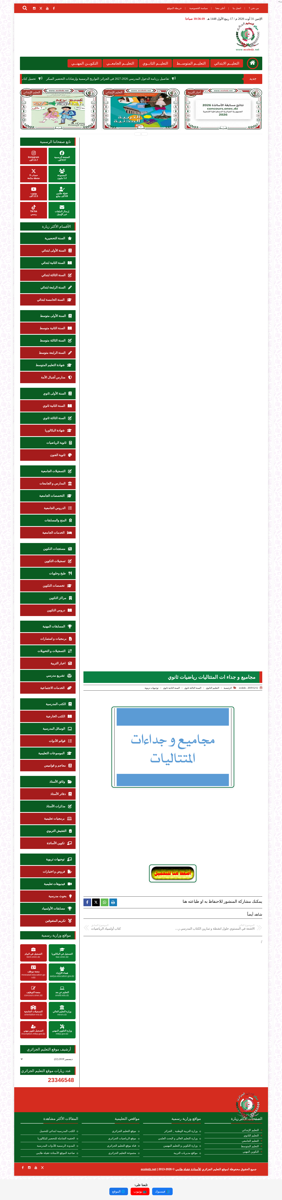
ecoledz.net (148, 1169)
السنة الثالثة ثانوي (192, 688)
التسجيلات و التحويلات (52, 651)
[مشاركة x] (96, 902)
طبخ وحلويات (58, 573)
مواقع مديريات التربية (186, 1153)
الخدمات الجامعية (53, 532)
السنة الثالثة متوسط (53, 340)
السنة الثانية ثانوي (171, 688)
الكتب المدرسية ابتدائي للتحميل (57, 1131)
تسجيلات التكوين (55, 561)
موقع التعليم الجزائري (124, 1131)
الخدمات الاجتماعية (52, 687)
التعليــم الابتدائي (226, 63)
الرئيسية (228, 688)
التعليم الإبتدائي (250, 1130)
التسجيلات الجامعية (53, 471)
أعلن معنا (220, 8)
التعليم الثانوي (212, 688)
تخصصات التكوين (54, 585)
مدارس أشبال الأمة (53, 377)
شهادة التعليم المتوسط (50, 365)
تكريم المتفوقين (55, 920)
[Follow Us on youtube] (36, 1167)
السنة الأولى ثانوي (55, 393)
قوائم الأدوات (57, 740)
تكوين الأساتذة (56, 843)
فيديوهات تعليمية (55, 883)
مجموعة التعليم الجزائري (122, 1153)
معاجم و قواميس (55, 765)
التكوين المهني (251, 1151)
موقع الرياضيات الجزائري (122, 1138)
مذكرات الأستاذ (56, 806)
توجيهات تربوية (151, 688)
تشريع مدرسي (55, 675)
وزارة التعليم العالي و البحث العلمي (178, 1138)
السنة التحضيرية (55, 238)
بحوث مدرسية (58, 896)
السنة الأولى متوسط (53, 315)
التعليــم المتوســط (191, 63)
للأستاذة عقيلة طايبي (188, 1169)
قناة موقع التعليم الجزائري (121, 1145)
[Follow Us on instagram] (29, 1167)
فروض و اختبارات (54, 871)
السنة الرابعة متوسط (52, 352)
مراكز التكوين (58, 598)
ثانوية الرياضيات (56, 442)
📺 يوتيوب (140, 1191)
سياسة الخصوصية (198, 8)
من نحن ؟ (254, 8)
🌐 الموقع (118, 1191)
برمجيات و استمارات (53, 638)
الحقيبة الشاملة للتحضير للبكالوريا (56, 1138)
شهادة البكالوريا (55, 430)
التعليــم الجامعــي (120, 63)
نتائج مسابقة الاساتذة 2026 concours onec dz (182, 117)
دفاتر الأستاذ (58, 794)
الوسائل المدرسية (54, 728)
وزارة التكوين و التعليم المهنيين (180, 1145)
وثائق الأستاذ (57, 781)
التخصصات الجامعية (52, 495)
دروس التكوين (56, 610)
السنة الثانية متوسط (53, 328)
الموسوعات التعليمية (51, 753)
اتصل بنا (237, 8)
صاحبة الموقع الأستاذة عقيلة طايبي (55, 1153)
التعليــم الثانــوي (155, 63)
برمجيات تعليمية (54, 818)
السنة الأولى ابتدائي (54, 250)
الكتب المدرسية (56, 704)
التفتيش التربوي (56, 830)
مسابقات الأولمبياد (54, 908)
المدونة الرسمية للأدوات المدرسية (56, 1145)
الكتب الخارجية (56, 716)
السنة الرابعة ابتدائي (53, 287)
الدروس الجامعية (55, 508)
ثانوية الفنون (58, 455)
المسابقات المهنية (54, 626)
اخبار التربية (58, 663)
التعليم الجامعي (250, 1140)
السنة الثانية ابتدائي (53, 262)
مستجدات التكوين (54, 548)
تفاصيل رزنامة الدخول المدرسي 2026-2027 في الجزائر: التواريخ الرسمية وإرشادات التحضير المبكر (168, 78)
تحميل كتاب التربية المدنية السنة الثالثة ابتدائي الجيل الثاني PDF (100, 119)
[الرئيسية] (252, 63)
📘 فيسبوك (162, 1191)
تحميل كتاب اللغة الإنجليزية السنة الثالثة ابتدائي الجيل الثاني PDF (56, 78)
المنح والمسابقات (56, 520)
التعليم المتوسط (250, 1146)
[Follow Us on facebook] (23, 1167)
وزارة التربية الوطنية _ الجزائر (181, 1131)
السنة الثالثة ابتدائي (53, 275)
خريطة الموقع (174, 8)
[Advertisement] (172, 824)
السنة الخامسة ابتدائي (51, 299)
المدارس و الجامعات (53, 483)
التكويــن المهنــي (84, 63)
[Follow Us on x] (42, 1167)
